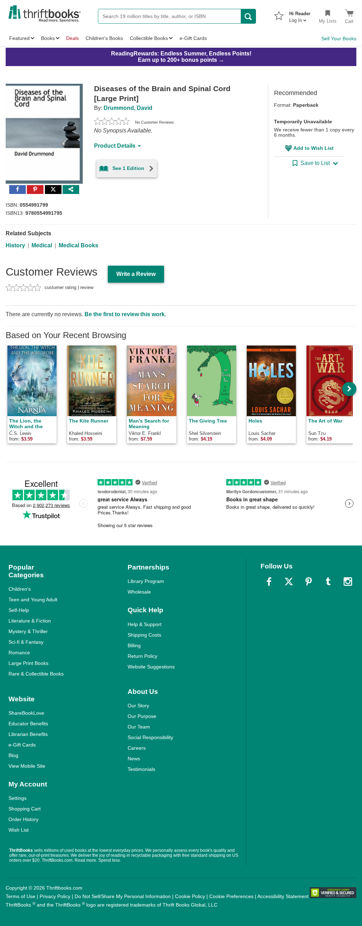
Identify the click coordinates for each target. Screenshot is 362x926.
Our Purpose (142, 716)
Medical (41, 245)
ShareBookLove (26, 713)
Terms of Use (20, 896)
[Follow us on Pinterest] (308, 581)
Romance (19, 652)
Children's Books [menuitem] (104, 38)
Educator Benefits (28, 723)
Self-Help (18, 610)
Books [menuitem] (48, 38)
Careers (137, 748)
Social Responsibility (150, 737)
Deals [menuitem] (72, 38)
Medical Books (78, 245)
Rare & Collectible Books (36, 674)
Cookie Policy (190, 896)
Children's (19, 589)
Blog (13, 755)
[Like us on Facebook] (269, 581)
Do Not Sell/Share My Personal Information (123, 896)
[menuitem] (299, 15)
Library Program (146, 581)
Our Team (139, 727)
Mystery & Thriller (28, 631)
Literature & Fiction (29, 621)
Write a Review (136, 274)
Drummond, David (128, 108)
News (134, 758)
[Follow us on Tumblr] (328, 581)
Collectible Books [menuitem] (149, 38)
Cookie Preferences (231, 896)
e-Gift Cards (22, 745)
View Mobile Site (26, 766)
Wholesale (139, 592)
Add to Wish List (313, 148)
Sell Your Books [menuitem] (338, 38)
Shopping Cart (24, 809)
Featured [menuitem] (19, 38)
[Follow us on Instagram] (347, 581)
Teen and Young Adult (32, 599)
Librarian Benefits (28, 734)
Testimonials (141, 769)
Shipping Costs (144, 635)
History (15, 245)
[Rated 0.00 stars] (111, 122)
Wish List (18, 830)
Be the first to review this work (124, 314)
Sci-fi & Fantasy (25, 642)
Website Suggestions (151, 667)
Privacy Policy (55, 896)
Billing (134, 645)
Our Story (138, 705)
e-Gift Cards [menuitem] (193, 38)
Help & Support (145, 624)
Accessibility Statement (283, 896)
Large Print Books (28, 663)
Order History (23, 819)
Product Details (114, 146)
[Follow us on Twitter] (288, 581)
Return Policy (142, 656)
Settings (17, 798)
